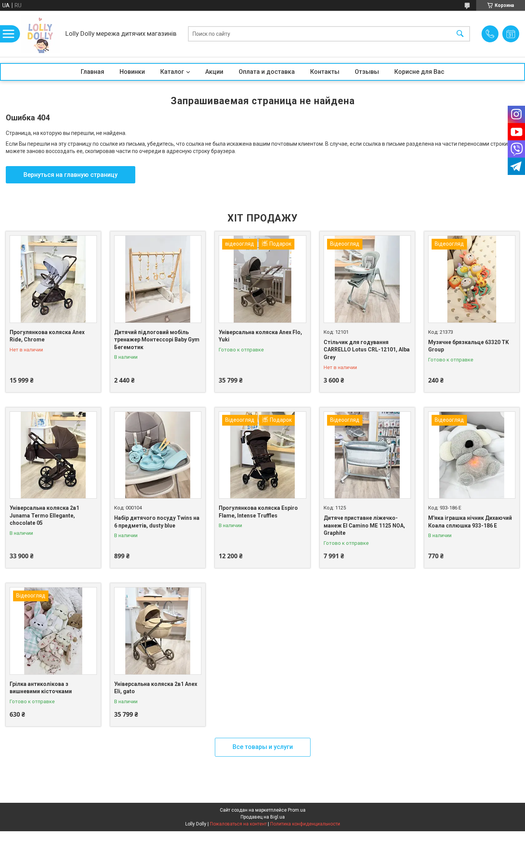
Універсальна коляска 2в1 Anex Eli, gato (155, 688)
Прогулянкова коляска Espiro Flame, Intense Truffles (258, 512)
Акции (214, 71)
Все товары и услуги (263, 746)
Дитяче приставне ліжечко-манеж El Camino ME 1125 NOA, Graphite (364, 525)
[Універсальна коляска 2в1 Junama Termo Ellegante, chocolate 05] (53, 455)
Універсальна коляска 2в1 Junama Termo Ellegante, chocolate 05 (44, 515)
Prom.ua (297, 810)
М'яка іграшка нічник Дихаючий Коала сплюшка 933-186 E (470, 522)
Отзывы (367, 71)
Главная (92, 71)
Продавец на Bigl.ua (263, 817)
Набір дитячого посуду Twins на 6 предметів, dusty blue (156, 522)
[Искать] (460, 34)
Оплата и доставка (267, 71)
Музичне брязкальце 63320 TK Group (468, 346)
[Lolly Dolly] (40, 34)
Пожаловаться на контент (238, 824)
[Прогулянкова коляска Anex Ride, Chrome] (53, 279)
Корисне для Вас (419, 71)
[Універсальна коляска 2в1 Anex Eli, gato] (157, 630)
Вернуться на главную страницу (70, 174)
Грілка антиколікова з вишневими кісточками (41, 688)
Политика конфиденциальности (305, 824)
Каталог (172, 71)
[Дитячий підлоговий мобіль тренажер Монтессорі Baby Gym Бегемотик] (157, 279)
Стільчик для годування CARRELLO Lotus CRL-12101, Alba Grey (367, 349)
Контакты (324, 71)
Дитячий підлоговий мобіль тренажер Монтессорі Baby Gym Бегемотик (156, 339)
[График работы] (510, 33)
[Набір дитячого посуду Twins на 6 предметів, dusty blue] (157, 455)
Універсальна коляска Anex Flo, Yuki (260, 336)
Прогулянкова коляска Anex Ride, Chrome (47, 336)
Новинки (132, 71)
